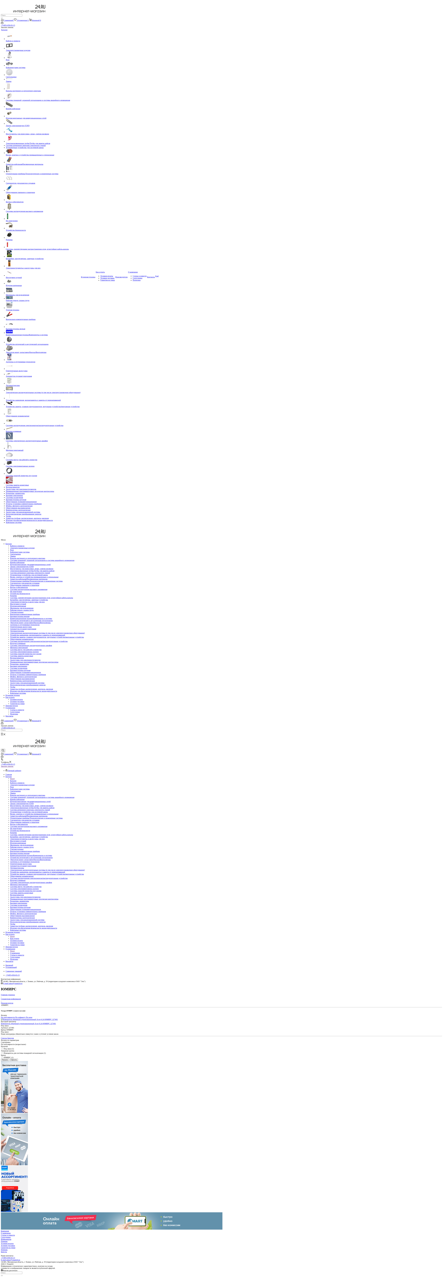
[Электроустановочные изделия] (43, 45)
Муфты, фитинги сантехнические (23, 677)
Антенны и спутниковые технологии (25, 625)
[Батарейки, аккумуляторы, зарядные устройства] (43, 254)
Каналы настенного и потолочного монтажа (27, 558)
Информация (6, 1239)
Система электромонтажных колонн (24, 652)
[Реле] (43, 55)
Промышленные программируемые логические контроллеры (34, 662)
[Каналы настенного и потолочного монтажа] (43, 86)
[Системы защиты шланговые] (43, 480)
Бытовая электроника (18, 666)
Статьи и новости (17, 710)
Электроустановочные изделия (22, 548)
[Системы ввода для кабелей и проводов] (43, 455)
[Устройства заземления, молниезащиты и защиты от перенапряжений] (43, 396)
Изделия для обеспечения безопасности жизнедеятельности (33, 691)
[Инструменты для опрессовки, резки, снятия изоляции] (43, 130)
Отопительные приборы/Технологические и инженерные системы (36, 581)
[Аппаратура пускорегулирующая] (43, 373)
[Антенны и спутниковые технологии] (43, 357)
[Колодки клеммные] (43, 428)
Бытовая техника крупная (20, 670)
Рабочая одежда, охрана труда (22, 610)
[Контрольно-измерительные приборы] (43, 314)
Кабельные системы (18, 693)
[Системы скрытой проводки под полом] (43, 471)
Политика (14, 714)
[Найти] (2, 1275)
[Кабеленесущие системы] (43, 64)
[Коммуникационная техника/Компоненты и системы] (43, 332)
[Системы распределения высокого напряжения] (43, 206)
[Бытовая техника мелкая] (43, 324)
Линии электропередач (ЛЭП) (22, 567)
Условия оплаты (16, 699)
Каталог (9, 544)
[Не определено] (43, 216)
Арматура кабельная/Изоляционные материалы (29, 579)
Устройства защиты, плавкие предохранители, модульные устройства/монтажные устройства (47, 637)
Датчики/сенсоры (17, 631)
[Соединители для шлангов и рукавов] (43, 178)
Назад (12, 779)
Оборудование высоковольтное (22, 679)
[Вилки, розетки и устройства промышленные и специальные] (43, 151)
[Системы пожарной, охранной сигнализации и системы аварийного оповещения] (43, 95)
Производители (12, 706)
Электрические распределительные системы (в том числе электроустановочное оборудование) (47, 633)
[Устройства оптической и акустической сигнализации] (43, 339)
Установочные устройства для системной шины (29, 575)
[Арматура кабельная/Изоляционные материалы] (43, 159)
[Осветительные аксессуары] (43, 366)
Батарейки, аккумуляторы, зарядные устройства (29, 600)
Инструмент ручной (18, 604)
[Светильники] (43, 72)
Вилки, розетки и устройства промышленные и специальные (34, 577)
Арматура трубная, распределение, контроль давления (31, 689)
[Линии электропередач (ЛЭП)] (43, 122)
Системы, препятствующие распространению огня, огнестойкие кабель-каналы (41, 598)
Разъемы (13, 596)
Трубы (12, 687)
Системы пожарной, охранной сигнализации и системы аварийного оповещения (42, 560)
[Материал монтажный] (43, 445)
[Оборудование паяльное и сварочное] (43, 187)
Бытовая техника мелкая (19, 616)
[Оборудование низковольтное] (43, 411)
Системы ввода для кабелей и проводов (26, 650)
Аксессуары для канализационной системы (27, 683)
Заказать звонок (7, 766)
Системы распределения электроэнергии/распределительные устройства (39, 641)
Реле (12, 550)
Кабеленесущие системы (20, 552)
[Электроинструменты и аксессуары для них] (43, 263)
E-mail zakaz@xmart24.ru (12, 983)
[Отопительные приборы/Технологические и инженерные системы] (43, 169)
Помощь (4, 1241)
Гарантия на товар (17, 704)
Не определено (16, 591)
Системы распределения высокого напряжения (28, 589)
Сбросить (13, 1060)
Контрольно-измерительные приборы (25, 614)
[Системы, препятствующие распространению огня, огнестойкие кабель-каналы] (43, 244)
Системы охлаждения (18, 668)
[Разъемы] (43, 235)
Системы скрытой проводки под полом (25, 654)
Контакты (9, 716)
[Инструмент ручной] (43, 273)
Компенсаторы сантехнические (22, 681)
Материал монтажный (19, 648)
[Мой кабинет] (2, 23)
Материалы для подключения (21, 608)
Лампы (13, 556)
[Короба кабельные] (43, 104)
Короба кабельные (17, 562)
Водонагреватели (17, 658)
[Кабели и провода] (43, 36)
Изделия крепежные (18, 606)
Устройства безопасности (20, 594)
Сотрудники (15, 712)
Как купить (10, 697)
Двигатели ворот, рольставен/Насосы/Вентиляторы (30, 623)
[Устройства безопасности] (43, 225)
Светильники (15, 554)
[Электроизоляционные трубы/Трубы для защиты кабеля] (43, 138)
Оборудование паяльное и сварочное (24, 585)
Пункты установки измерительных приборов (28, 675)
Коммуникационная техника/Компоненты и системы (31, 618)
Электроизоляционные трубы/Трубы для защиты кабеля (32, 571)
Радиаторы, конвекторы (19, 664)
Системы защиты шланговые (21, 656)
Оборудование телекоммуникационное (25, 672)
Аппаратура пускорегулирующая (23, 629)
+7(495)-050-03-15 (8, 25)
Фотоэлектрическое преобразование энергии (28, 685)
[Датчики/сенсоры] (43, 380)
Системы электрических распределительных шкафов (31, 645)
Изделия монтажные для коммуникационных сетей (30, 565)
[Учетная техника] (43, 305)
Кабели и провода (17, 546)
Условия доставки (17, 701)
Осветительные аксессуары (21, 627)
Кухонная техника (13, 695)
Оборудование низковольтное (22, 639)
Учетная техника (16, 612)
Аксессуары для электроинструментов (25, 660)
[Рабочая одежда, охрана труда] (43, 297)
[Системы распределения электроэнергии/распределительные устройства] (43, 420)
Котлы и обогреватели (19, 587)
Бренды (4, 1252)
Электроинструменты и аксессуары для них (27, 602)
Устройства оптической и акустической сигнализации (31, 621)
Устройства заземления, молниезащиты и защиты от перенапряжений (37, 635)
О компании (10, 708)
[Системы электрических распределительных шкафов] (43, 436)
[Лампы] (43, 79)
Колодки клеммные (17, 643)
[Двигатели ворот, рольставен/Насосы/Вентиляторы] (43, 348)
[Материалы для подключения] (43, 290)
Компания (5, 1231)
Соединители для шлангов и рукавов (24, 583)
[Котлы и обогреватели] (43, 197)
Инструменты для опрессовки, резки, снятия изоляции (31, 569)
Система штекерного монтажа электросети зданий (30, 573)
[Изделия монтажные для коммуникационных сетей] (43, 113)
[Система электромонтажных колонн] (43, 463)
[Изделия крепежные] (43, 281)
